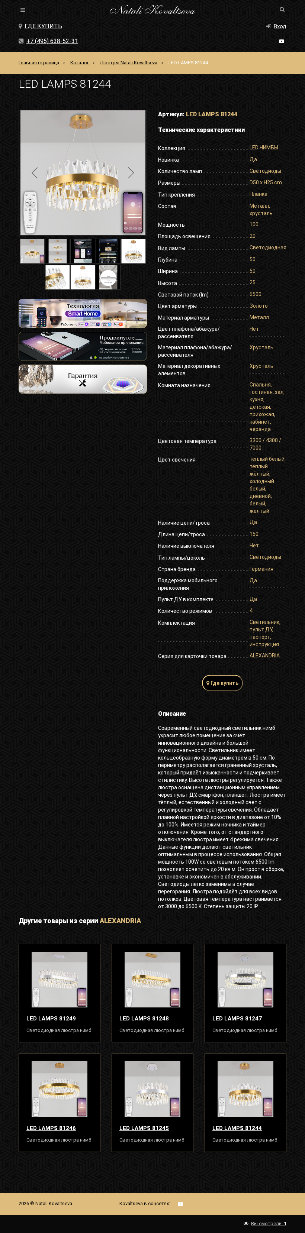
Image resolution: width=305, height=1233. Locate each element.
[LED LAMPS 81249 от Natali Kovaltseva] (59, 979)
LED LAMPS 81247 (237, 1018)
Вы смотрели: (268, 1223)
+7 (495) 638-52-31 (52, 41)
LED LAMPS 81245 (144, 1128)
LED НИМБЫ (264, 148)
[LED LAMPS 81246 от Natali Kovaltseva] (59, 1089)
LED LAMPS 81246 (51, 1128)
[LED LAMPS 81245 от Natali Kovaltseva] (152, 1089)
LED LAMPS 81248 (144, 1018)
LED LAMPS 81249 (51, 1018)
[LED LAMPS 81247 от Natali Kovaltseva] (245, 979)
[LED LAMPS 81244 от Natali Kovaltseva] (245, 1089)
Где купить (43, 26)
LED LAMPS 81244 (237, 1128)
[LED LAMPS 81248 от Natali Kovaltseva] (152, 979)
